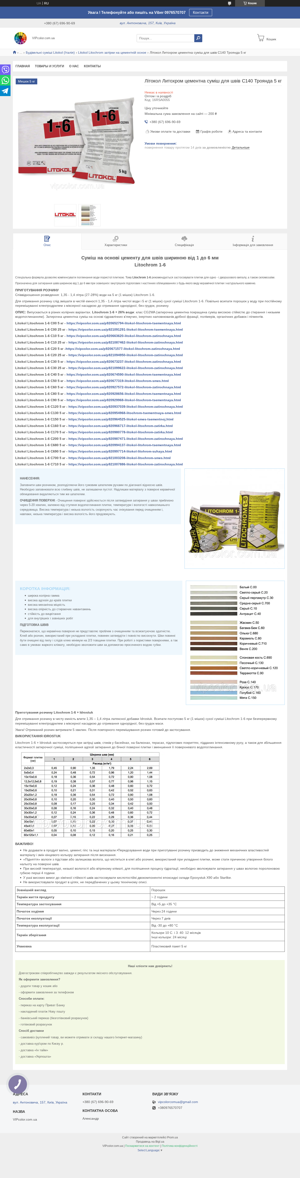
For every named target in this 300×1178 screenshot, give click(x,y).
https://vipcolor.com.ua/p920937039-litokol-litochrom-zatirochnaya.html (125, 406)
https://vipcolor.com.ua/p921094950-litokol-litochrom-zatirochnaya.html (125, 355)
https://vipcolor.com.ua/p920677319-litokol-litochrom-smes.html (118, 381)
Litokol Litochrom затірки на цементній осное (112, 52)
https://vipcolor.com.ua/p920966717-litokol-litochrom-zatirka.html (120, 426)
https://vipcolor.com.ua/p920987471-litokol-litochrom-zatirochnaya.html (125, 439)
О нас (74, 66)
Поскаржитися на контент (142, 1146)
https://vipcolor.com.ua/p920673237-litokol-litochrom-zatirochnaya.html (124, 361)
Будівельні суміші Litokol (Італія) (50, 52)
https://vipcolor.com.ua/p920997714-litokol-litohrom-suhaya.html (120, 451)
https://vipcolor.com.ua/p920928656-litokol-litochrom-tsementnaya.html (124, 394)
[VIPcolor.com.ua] (21, 38)
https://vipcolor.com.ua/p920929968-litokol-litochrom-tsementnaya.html (124, 400)
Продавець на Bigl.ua (150, 1141)
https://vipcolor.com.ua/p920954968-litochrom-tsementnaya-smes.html (124, 413)
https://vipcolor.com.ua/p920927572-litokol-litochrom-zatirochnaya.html (124, 387)
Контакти (200, 13)
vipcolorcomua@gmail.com (178, 1102)
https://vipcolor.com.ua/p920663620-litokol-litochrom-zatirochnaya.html (124, 336)
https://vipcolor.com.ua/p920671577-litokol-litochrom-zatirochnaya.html (123, 349)
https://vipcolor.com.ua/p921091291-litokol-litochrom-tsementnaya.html (125, 329)
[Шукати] (198, 38)
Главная (22, 66)
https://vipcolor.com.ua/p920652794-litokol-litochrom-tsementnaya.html (124, 323)
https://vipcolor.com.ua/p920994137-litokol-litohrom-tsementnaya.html (124, 445)
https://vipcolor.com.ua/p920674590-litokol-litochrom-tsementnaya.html (124, 374)
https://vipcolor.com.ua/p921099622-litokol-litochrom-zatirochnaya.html (125, 368)
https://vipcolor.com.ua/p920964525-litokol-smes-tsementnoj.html (120, 419)
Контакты (92, 66)
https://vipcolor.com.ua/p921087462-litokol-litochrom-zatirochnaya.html (125, 342)
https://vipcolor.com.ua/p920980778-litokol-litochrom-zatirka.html (120, 432)
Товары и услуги (49, 66)
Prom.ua (172, 1137)
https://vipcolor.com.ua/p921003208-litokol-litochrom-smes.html (119, 458)
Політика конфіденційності (180, 1146)
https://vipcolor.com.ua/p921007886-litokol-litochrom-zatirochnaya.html (125, 464)
